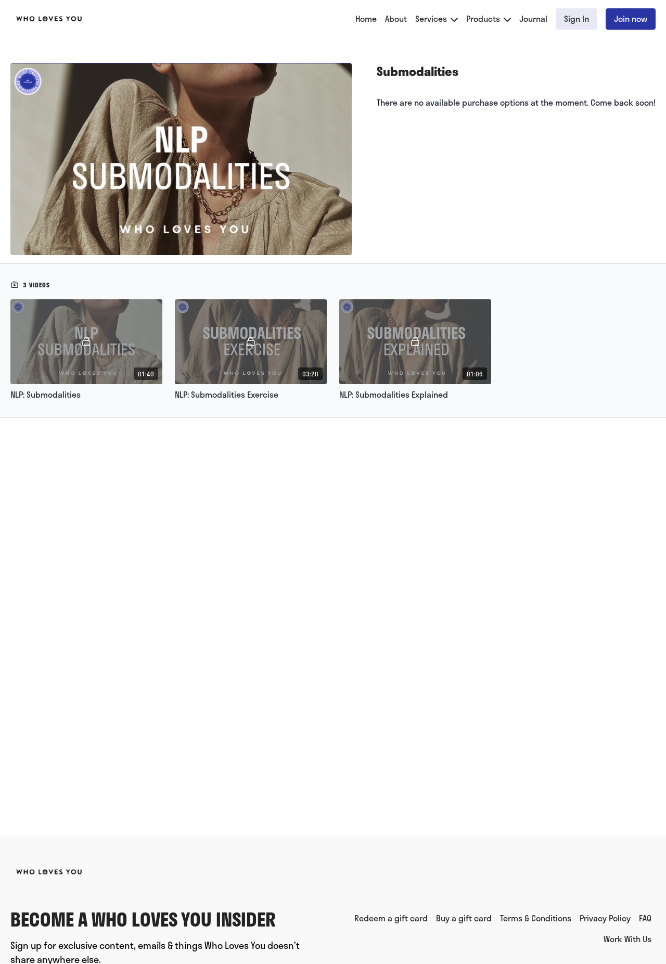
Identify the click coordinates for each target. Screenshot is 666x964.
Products (484, 18)
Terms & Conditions (535, 917)
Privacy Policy (605, 917)
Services (432, 18)
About (396, 18)
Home (366, 18)
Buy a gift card (464, 917)
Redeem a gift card (391, 917)
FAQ (645, 917)
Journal (533, 18)
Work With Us (627, 938)
